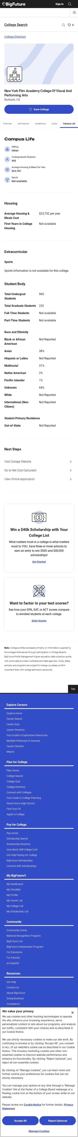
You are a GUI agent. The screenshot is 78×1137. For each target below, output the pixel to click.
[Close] (73, 1013)
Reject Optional (57, 1120)
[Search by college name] (63, 25)
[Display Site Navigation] (74, 12)
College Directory (15, 37)
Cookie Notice (32, 1104)
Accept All (20, 1120)
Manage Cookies (39, 1131)
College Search (16, 25)
